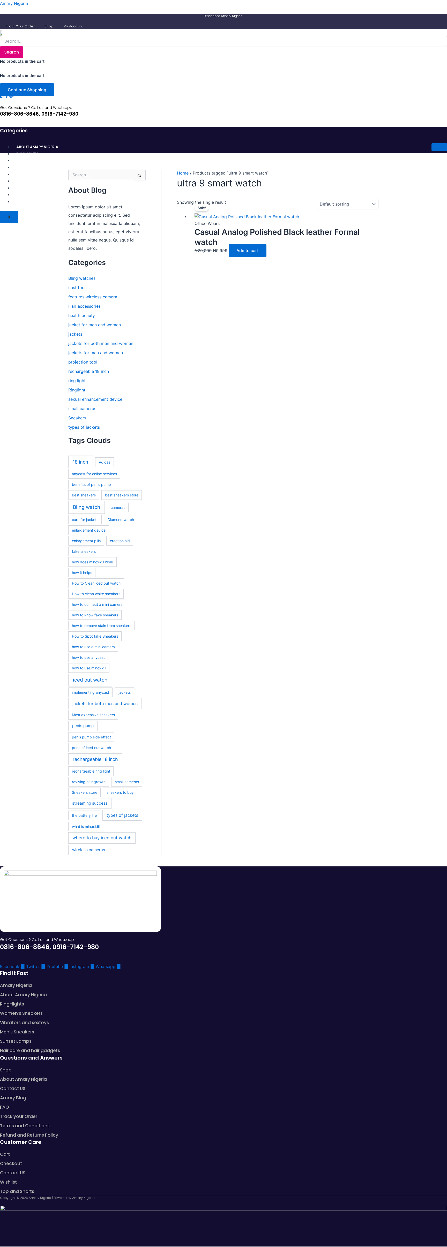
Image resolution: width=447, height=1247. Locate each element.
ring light (77, 380)
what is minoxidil (86, 826)
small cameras (82, 408)
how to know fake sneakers (95, 615)
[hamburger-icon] (439, 147)
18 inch (80, 462)
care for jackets (85, 519)
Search (11, 52)
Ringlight (76, 389)
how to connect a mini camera (97, 604)
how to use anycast (88, 657)
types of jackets (84, 427)
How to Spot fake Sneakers (95, 636)
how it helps (82, 572)
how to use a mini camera (93, 647)
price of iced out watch (91, 747)
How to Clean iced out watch (96, 583)
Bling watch (86, 507)
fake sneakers (84, 551)
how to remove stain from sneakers (101, 625)
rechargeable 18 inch (88, 371)
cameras (118, 507)
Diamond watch (121, 519)
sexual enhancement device (95, 399)
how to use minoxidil (89, 668)
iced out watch (90, 680)
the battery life (84, 815)
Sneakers (77, 417)
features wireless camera (92, 296)
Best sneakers (84, 495)
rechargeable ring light (91, 771)
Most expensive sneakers (93, 715)
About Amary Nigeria (37, 146)
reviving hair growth (89, 782)
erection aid (120, 541)
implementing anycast (90, 692)
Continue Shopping (27, 89)
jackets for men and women (95, 352)
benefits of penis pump (91, 484)
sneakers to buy (120, 792)
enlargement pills (86, 541)
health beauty (81, 315)
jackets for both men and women (100, 343)
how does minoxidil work (92, 562)
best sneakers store (121, 495)
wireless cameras (88, 849)
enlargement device (89, 530)
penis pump (83, 725)
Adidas (104, 462)
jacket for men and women (94, 324)
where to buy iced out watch (101, 837)
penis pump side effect (91, 737)
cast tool (77, 287)
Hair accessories (84, 306)
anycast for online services (94, 474)
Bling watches (81, 278)
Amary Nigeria (14, 3)
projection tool (82, 362)
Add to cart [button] (247, 250)
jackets (75, 334)
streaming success (90, 803)
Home (183, 173)
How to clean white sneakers (96, 594)
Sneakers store (84, 792)
